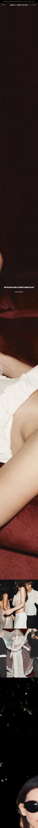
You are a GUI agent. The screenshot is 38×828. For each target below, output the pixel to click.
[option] (19, 2)
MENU (4, 5)
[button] (34, 5)
